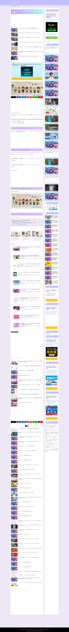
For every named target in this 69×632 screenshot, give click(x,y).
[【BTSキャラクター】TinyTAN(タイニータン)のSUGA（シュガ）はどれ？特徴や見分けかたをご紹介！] (38, 234)
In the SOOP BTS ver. (22, 629)
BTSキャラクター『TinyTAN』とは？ (17, 120)
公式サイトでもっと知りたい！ (51, 300)
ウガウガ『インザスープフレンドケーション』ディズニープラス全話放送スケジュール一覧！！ (51, 443)
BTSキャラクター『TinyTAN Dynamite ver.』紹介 (18, 122)
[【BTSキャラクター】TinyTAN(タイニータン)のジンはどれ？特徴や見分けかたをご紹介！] (27, 234)
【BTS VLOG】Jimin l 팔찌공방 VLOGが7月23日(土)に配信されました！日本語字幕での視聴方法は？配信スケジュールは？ (51, 433)
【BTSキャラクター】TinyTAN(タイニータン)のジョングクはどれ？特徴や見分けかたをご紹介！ (16, 238)
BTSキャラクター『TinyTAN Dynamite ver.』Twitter (19, 123)
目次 (25, 119)
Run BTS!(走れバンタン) (46, 629)
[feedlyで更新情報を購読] (28, 426)
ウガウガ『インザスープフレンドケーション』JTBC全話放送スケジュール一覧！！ (51, 446)
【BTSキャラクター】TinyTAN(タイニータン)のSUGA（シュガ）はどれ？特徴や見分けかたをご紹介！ (37, 238)
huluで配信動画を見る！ (51, 37)
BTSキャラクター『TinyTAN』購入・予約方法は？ (18, 121)
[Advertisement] (27, 20)
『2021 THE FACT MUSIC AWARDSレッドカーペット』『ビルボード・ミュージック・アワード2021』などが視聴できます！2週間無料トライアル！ (51, 20)
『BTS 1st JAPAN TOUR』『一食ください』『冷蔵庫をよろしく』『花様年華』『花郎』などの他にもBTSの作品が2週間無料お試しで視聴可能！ (51, 343)
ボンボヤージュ (37, 629)
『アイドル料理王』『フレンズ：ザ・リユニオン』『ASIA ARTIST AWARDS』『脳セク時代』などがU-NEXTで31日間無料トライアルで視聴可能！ (51, 294)
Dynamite (18, 358)
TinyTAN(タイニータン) (14, 358)
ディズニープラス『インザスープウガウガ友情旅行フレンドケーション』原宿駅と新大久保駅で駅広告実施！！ (51, 449)
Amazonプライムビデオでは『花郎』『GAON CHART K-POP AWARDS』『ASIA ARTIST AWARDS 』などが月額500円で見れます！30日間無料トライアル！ (51, 312)
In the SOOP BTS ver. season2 (30, 629)
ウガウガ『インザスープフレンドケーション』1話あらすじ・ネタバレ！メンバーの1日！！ (51, 437)
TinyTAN (20, 358)
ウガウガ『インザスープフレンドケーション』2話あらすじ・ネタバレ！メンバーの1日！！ (51, 430)
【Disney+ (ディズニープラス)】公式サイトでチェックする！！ (27, 78)
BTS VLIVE (40, 629)
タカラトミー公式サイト (14, 170)
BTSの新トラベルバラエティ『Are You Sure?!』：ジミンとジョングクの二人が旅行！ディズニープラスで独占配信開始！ (51, 426)
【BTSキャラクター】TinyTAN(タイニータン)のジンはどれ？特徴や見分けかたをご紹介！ (27, 238)
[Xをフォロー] (26, 426)
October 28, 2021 (25, 224)
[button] (57, 41)
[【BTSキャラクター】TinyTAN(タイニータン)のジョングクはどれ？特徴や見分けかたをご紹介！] (16, 234)
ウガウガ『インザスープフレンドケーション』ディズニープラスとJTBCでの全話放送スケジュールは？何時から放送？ (51, 440)
